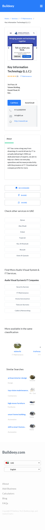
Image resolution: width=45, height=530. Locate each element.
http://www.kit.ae (21, 121)
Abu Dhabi (22, 226)
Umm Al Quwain (22, 256)
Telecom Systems (22, 305)
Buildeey (8, 6)
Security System (22, 287)
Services (15, 19)
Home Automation (22, 299)
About (5, 483)
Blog (4, 498)
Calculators (8, 493)
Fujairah (22, 238)
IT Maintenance (26, 19)
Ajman (22, 220)
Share (24, 195)
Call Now (14, 103)
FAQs (5, 503)
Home (7, 19)
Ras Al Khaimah (22, 244)
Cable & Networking (22, 311)
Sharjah (22, 250)
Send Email (29, 103)
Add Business (9, 488)
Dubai (22, 232)
